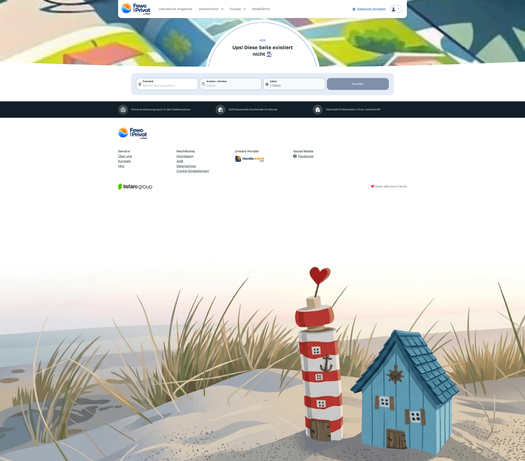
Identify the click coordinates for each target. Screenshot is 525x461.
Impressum (185, 156)
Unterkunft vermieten (371, 9)
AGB (180, 161)
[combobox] (167, 84)
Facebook (306, 156)
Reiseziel (148, 81)
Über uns (125, 156)
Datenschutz (186, 166)
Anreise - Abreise (216, 81)
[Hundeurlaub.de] (262, 158)
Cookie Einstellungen (193, 171)
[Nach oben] (516, 452)
